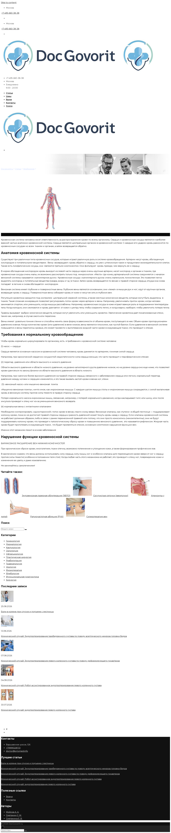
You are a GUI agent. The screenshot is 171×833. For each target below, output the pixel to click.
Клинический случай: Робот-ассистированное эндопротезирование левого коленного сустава (51, 685)
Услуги (9, 106)
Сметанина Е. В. (14, 818)
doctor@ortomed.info (17, 751)
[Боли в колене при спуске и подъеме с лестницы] (7, 601)
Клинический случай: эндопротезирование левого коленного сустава (38, 710)
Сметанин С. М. (14, 815)
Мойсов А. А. (12, 812)
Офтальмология (14, 554)
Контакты (11, 103)
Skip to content (9, 2)
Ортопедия (12, 551)
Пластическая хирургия (18, 557)
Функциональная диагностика (22, 577)
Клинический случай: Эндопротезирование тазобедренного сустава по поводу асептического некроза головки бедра (64, 636)
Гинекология (13, 541)
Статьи (9, 93)
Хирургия (11, 580)
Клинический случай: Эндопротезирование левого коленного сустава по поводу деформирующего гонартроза (60, 661)
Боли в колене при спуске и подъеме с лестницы (27, 611)
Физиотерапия (14, 570)
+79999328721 (13, 748)
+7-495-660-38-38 (10, 13)
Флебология (12, 573)
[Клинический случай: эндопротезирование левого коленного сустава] (7, 699)
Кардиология (13, 547)
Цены (8, 96)
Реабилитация (14, 560)
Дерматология (14, 544)
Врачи (9, 99)
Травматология (14, 564)
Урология (11, 567)
